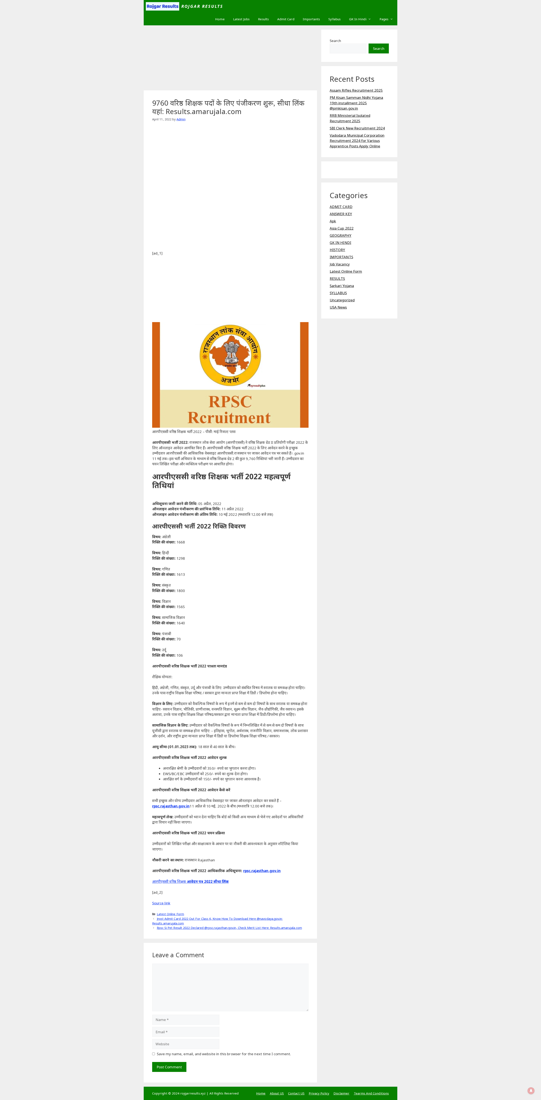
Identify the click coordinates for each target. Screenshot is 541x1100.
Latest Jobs (241, 19)
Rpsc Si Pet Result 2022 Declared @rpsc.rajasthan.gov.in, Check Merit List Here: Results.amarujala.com (229, 928)
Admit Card (285, 19)
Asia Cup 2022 (342, 228)
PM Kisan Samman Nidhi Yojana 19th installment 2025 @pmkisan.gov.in (356, 103)
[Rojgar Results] (162, 6)
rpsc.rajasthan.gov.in (171, 806)
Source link (161, 903)
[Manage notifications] (531, 1090)
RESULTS (337, 278)
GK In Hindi (357, 19)
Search (335, 40)
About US (277, 1093)
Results (263, 19)
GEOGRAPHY (340, 235)
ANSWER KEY (341, 213)
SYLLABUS (338, 292)
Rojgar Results (202, 6)
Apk (333, 221)
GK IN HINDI (340, 242)
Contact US (296, 1093)
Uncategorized (342, 300)
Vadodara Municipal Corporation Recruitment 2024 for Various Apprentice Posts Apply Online (357, 140)
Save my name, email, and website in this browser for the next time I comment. (224, 1053)
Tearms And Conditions (371, 1093)
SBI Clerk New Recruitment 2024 (357, 128)
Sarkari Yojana (342, 285)
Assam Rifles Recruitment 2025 (356, 90)
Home (219, 19)
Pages (384, 19)
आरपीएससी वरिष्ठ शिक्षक (169, 881)
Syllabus (334, 19)
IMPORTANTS (341, 257)
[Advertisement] (230, 59)
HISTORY (337, 249)
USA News (338, 307)
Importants (311, 19)
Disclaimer (341, 1093)
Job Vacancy (340, 264)
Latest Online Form (170, 914)
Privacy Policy (319, 1093)
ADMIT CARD (341, 206)
